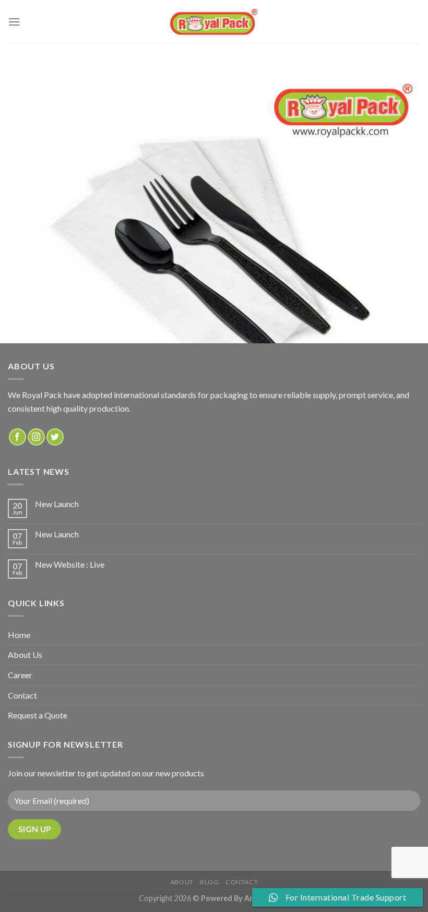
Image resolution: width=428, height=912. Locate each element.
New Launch (57, 504)
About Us (25, 654)
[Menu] (14, 21)
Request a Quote (37, 715)
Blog (209, 882)
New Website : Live (69, 564)
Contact (22, 695)
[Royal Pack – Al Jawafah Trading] (214, 22)
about (182, 882)
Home (19, 635)
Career (20, 675)
